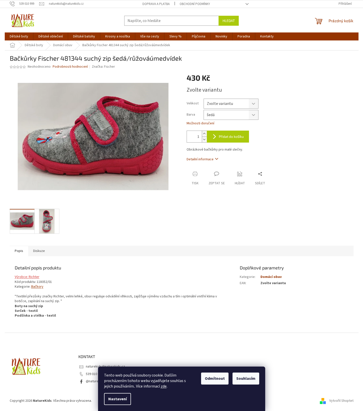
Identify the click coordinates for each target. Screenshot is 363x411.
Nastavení (117, 399)
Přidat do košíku (231, 136)
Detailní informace (200, 159)
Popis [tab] (19, 250)
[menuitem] (19, 36)
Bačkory (37, 286)
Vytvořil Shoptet (341, 400)
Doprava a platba (156, 4)
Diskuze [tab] (39, 250)
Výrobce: (22, 276)
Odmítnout (215, 378)
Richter (34, 276)
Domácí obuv (271, 276)
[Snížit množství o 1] (204, 139)
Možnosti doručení (200, 123)
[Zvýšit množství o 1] (204, 134)
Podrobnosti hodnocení (70, 66)
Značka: (103, 66)
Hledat (229, 20)
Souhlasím (245, 378)
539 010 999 (94, 374)
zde (164, 386)
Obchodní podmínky (195, 4)
